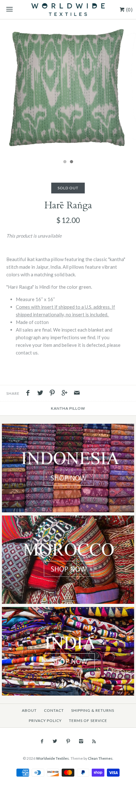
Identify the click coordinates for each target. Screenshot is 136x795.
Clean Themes (100, 758)
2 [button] (71, 162)
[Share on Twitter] (41, 393)
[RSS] (94, 741)
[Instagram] (81, 741)
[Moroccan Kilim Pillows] (68, 519)
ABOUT (29, 710)
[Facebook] (42, 741)
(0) (129, 9)
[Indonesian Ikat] (68, 427)
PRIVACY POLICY (45, 720)
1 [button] (64, 162)
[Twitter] (55, 741)
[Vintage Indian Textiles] (68, 610)
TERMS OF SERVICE (88, 720)
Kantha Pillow (68, 408)
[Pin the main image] (53, 393)
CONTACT (54, 710)
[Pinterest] (68, 741)
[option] (68, 87)
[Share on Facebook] (29, 393)
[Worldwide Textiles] (68, 9)
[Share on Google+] (66, 393)
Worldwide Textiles (52, 758)
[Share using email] (77, 393)
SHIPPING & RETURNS (92, 710)
